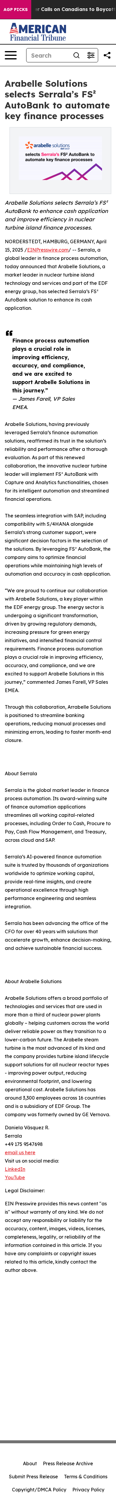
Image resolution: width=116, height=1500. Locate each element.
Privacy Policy (88, 1490)
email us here (20, 1152)
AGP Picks (16, 9)
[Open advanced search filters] (91, 55)
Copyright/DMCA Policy (39, 1490)
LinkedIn (15, 1169)
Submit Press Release (33, 1477)
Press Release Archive (68, 1463)
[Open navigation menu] (11, 55)
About (30, 1463)
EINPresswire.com (47, 250)
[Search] (76, 55)
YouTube (15, 1177)
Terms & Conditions (85, 1477)
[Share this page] (107, 55)
